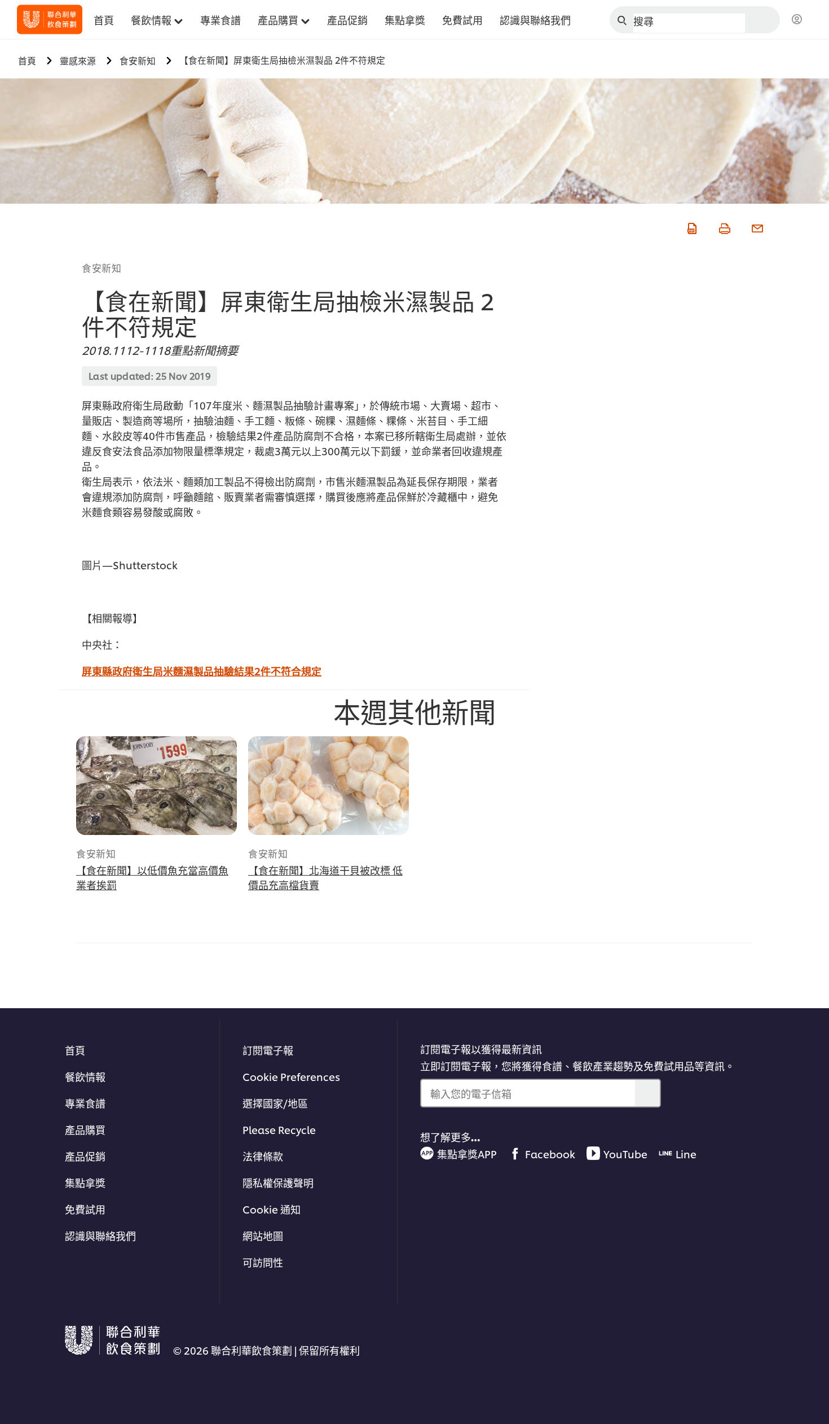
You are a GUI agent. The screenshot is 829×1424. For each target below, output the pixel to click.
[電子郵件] (756, 226)
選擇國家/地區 (275, 1103)
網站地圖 (262, 1235)
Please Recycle (279, 1129)
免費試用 (85, 1209)
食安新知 (101, 267)
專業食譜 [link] (220, 19)
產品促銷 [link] (347, 19)
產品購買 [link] (278, 19)
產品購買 (85, 1129)
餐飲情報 (85, 1076)
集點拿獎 (85, 1182)
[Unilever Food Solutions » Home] (49, 19)
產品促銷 (85, 1156)
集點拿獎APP (467, 1153)
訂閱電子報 (267, 1050)
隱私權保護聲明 (278, 1182)
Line (686, 1153)
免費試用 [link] (462, 19)
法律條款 (262, 1156)
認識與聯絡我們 (100, 1235)
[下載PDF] (691, 226)
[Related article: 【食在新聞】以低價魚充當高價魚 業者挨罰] (156, 785)
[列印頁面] (723, 226)
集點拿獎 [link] (405, 19)
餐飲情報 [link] (151, 19)
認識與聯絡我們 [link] (535, 19)
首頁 (75, 1050)
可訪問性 (262, 1262)
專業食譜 (85, 1103)
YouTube (625, 1153)
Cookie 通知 (271, 1209)
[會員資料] (796, 19)
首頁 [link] (104, 19)
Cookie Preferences (291, 1076)
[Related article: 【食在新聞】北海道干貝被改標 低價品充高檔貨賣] (328, 785)
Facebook (550, 1153)
